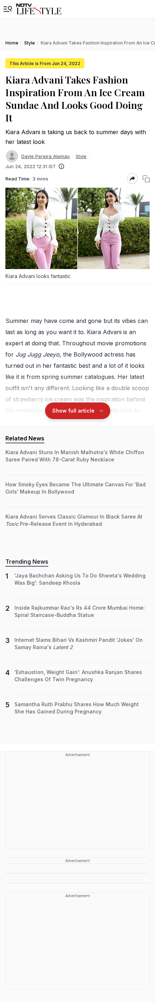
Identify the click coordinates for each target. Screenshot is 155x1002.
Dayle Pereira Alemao (45, 156)
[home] (38, 9)
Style (81, 156)
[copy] (146, 178)
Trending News (26, 561)
